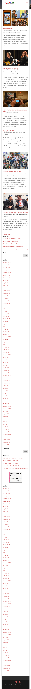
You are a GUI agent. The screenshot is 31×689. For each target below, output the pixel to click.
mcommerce (5, 73)
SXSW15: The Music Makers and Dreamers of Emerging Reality (15, 110)
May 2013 (5, 329)
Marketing (23, 71)
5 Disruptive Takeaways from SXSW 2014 (12, 171)
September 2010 (7, 383)
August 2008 (6, 444)
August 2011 (6, 357)
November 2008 (7, 437)
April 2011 (5, 365)
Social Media (10, 175)
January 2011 (6, 372)
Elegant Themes (15, 684)
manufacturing (22, 173)
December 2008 (7, 434)
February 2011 (6, 370)
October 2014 (6, 303)
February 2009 (6, 429)
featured (5, 32)
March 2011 (6, 367)
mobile (10, 73)
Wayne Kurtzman (8, 30)
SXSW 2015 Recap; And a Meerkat (10, 68)
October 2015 (6, 290)
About (8, 678)
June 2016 (5, 285)
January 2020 (6, 265)
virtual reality (13, 32)
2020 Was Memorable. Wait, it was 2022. (13, 238)
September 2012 (7, 339)
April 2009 (5, 424)
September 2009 (7, 411)
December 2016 (7, 272)
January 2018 (6, 270)
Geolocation (18, 71)
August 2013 (6, 324)
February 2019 (6, 267)
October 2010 (6, 380)
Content (4, 71)
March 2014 (6, 311)
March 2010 (6, 398)
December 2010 (7, 375)
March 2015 (6, 298)
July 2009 (5, 416)
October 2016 (6, 275)
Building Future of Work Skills (10, 241)
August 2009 (6, 414)
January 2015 (6, 301)
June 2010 (5, 390)
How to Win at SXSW (7, 28)
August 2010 (6, 385)
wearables (18, 32)
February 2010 (6, 401)
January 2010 (6, 403)
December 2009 (7, 406)
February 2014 (6, 313)
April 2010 (5, 396)
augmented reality (23, 30)
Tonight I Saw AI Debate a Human (11, 244)
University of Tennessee (17, 678)
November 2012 (7, 336)
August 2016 (6, 280)
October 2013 (6, 319)
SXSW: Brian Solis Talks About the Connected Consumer (15, 213)
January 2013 (6, 331)
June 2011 (5, 360)
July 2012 (5, 342)
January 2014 (6, 316)
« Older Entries (6, 234)
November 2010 (7, 378)
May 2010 (5, 393)
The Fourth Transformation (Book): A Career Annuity (15, 249)
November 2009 (7, 408)
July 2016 (5, 283)
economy (9, 71)
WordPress (15, 687)
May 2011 (5, 362)
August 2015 (6, 295)
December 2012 (7, 334)
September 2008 (7, 442)
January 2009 (6, 432)
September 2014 (7, 306)
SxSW (8, 32)
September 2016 (7, 277)
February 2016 (6, 288)
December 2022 (7, 262)
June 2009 (5, 419)
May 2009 (5, 421)
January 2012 (6, 352)
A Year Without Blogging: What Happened (13, 246)
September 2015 (7, 293)
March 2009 (6, 426)
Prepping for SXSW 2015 (8, 131)
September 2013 (7, 321)
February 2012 (6, 349)
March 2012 (6, 347)
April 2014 (5, 308)
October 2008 (6, 439)
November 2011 (7, 355)
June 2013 (5, 326)
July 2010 (5, 388)
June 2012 (5, 344)
